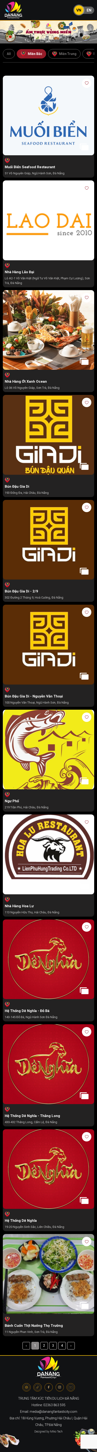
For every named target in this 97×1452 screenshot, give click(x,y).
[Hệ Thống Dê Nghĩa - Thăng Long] (48, 1064)
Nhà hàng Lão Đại (19, 272)
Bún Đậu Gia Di (17, 486)
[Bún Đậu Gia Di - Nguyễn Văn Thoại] (48, 645)
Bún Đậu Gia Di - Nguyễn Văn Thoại (34, 696)
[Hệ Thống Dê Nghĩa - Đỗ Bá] (48, 959)
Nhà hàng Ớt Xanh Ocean (26, 381)
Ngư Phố (12, 801)
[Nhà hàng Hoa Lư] (48, 854)
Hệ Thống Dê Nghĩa (21, 1220)
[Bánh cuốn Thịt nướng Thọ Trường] (48, 1274)
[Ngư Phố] (48, 750)
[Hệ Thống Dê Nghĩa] (48, 1169)
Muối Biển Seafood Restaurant (30, 167)
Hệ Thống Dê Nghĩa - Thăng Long (32, 1116)
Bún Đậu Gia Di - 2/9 (21, 591)
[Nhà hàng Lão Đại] (48, 220)
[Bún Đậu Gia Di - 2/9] (48, 540)
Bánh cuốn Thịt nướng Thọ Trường (34, 1326)
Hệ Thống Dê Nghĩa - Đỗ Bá (27, 1011)
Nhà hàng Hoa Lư (19, 906)
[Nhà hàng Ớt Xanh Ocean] (48, 330)
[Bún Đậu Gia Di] (48, 435)
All (9, 54)
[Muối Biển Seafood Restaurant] (48, 116)
